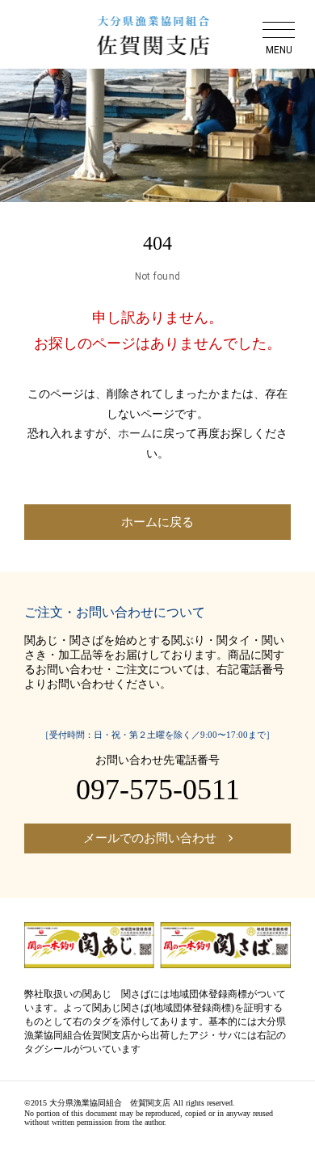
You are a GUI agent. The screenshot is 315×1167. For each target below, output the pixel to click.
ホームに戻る (157, 522)
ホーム (135, 434)
